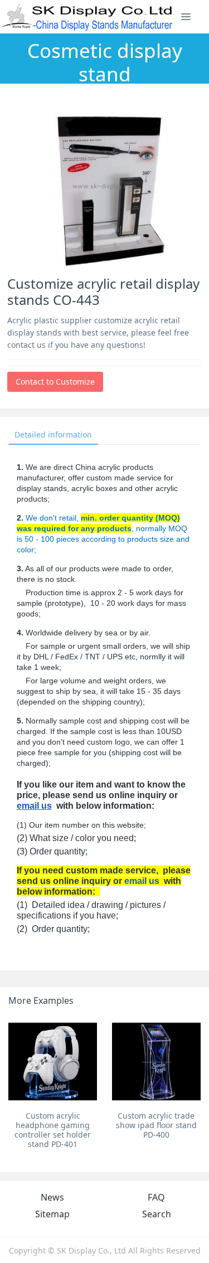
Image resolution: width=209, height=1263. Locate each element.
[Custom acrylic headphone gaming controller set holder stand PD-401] (52, 1061)
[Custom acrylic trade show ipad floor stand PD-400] (156, 1061)
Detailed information (53, 434)
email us (34, 805)
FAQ (156, 1197)
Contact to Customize (55, 381)
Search (156, 1214)
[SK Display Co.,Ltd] (87, 16)
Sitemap (52, 1214)
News (52, 1197)
